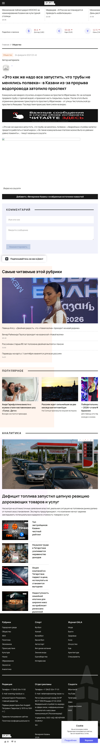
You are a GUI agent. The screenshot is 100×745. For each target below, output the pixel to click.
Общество (16, 44)
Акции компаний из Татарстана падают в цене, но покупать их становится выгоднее (40, 577)
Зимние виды (40, 652)
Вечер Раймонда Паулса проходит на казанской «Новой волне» (33, 334)
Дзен (70, 702)
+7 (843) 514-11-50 (18, 689)
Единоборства (41, 656)
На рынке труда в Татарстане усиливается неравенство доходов (40, 551)
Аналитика (11, 433)
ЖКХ (4, 635)
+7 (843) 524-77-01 (51, 689)
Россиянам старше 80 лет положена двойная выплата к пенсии (33, 344)
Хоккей (38, 631)
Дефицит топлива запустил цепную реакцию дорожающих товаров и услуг (45, 498)
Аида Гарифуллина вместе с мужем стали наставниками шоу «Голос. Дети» (19, 407)
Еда (69, 648)
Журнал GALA (75, 622)
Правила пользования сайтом (15, 716)
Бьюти (70, 631)
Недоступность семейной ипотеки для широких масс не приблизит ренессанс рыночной (40, 602)
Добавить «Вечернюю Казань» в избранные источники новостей (50, 196)
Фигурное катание (43, 648)
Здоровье (72, 635)
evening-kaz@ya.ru (16, 693)
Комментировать (18, 246)
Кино (70, 640)
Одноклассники (75, 706)
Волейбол (39, 635)
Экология (6, 665)
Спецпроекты (74, 656)
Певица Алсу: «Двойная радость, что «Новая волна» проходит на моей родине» (41, 328)
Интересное (40, 661)
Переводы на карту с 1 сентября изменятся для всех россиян (32, 353)
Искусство (72, 644)
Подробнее (71, 740)
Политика (6, 640)
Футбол (38, 627)
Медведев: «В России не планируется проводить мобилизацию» (64, 11)
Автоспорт (39, 644)
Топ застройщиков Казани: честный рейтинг (39, 528)
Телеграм (72, 698)
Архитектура (73, 652)
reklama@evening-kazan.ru (52, 693)
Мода (70, 627)
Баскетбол (39, 640)
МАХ (70, 710)
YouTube (71, 693)
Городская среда (9, 627)
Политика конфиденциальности (16, 721)
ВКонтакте (72, 689)
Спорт (38, 622)
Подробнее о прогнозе (10, 32)
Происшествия (8, 648)
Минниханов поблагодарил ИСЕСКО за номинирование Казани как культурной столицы (21, 13)
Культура (6, 652)
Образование (8, 661)
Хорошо (89, 740)
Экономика (7, 644)
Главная (5, 44)
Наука (4, 656)
